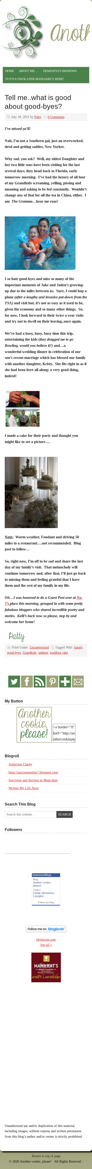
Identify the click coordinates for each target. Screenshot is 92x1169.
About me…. (28, 71)
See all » (46, 945)
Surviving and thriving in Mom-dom (33, 780)
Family (36, 893)
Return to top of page (46, 1156)
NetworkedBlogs (42, 874)
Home (9, 71)
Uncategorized (39, 647)
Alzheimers (48, 893)
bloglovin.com (46, 939)
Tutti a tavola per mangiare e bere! (34, 79)
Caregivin (38, 896)
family (78, 647)
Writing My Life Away (23, 788)
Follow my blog (46, 902)
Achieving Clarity (20, 764)
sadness (43, 652)
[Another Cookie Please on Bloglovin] (46, 931)
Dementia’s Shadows (60, 71)
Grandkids (29, 652)
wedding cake (59, 652)
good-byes (14, 652)
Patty (37, 117)
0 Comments (56, 117)
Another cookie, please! (46, 22)
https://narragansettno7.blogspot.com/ (33, 772)
